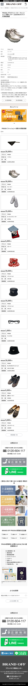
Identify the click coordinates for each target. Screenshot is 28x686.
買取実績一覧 (14, 435)
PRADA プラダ (10, 49)
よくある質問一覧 (14, 601)
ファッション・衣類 (10, 54)
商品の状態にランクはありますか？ (10, 595)
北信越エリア (24, 534)
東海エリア (5, 538)
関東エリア (5, 534)
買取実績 (6, 7)
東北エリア (14, 538)
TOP (1, 7)
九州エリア (23, 538)
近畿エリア (14, 534)
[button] (13, 123)
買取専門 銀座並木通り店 (12, 77)
